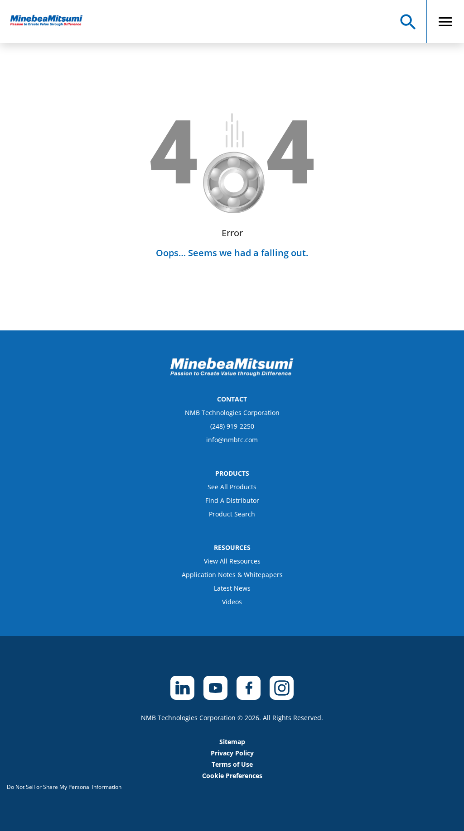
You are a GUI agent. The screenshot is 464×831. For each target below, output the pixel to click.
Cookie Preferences (232, 775)
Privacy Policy (232, 753)
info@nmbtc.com (232, 439)
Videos (232, 601)
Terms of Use (232, 764)
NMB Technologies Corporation (232, 412)
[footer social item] (182, 688)
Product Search (232, 514)
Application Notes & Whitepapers (232, 574)
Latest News (232, 588)
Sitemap (232, 741)
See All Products (232, 486)
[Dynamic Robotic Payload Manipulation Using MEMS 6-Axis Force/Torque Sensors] (50, 21)
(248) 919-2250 (232, 426)
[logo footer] (232, 374)
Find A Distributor (232, 500)
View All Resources (232, 561)
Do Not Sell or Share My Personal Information (64, 787)
